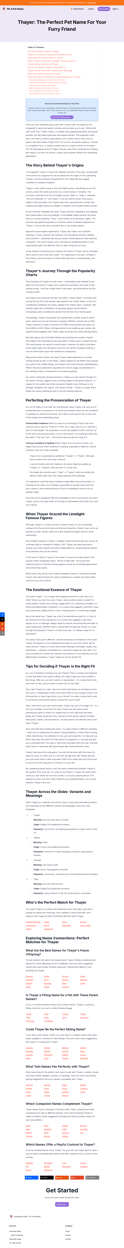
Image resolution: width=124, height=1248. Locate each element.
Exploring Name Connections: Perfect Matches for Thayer (54, 77)
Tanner (65, 1014)
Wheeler (84, 1058)
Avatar (91, 9)
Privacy (68, 1235)
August (83, 1126)
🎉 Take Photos (77, 9)
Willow (29, 1133)
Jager (83, 983)
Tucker (65, 1058)
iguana (83, 922)
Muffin (47, 1166)
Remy (28, 1058)
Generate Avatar (15, 1239)
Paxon (83, 1055)
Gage (28, 987)
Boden (83, 1085)
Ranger (65, 1048)
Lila (81, 1133)
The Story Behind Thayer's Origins (43, 51)
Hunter (65, 1051)
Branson (29, 1051)
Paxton (65, 1095)
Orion (46, 980)
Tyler (46, 1014)
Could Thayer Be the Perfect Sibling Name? (43, 85)
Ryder (46, 976)
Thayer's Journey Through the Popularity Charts (49, 54)
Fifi (27, 1166)
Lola (64, 1163)
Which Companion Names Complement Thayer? (44, 91)
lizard (64, 922)
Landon (65, 987)
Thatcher (84, 1017)
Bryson (65, 976)
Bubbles (29, 1163)
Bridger (29, 1088)
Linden (65, 1126)
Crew (82, 1092)
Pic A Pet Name (34, 1217)
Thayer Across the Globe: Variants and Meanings (49, 70)
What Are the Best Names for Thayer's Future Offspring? (47, 80)
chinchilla (66, 925)
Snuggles (66, 1166)
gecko (47, 922)
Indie (64, 1129)
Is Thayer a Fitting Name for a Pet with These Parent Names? (48, 82)
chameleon (31, 925)
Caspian (29, 980)
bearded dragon (33, 922)
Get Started (91, 3)
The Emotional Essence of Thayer (42, 64)
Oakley (65, 1055)
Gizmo (28, 1170)
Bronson (48, 983)
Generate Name (15, 1231)
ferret (46, 925)
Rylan (64, 1088)
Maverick (48, 1055)
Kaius (82, 976)
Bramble (48, 1129)
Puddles (83, 1166)
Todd (46, 1017)
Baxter (83, 1048)
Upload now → (62, 1204)
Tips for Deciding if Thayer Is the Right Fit (46, 67)
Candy (83, 1163)
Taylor (29, 1014)
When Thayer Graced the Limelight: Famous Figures (51, 61)
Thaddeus (48, 1021)
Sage (46, 1058)
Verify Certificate (17, 1235)
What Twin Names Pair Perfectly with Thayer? (43, 88)
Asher (46, 987)
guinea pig (48, 929)
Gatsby (29, 983)
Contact (68, 1239)
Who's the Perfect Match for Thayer (44, 74)
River (46, 1126)
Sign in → (116, 9)
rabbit (28, 929)
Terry (64, 1017)
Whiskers (48, 1170)
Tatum (83, 1014)
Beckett (83, 980)
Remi (28, 1129)
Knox (64, 983)
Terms (67, 1231)
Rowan (65, 980)
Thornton (30, 1021)
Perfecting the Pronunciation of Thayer (45, 58)
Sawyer (29, 976)
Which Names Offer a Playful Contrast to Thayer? (44, 93)
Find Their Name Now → (62, 117)
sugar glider (85, 925)
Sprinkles (48, 1163)
